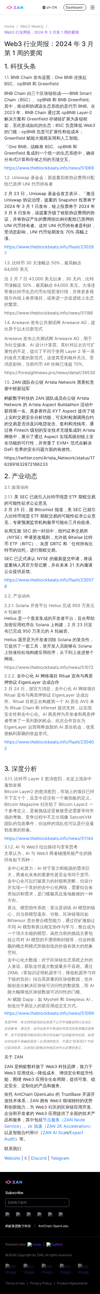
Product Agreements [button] (72, 1283)
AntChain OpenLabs (53, 1226)
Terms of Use (15, 1283)
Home (9, 26)
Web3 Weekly (32, 26)
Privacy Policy (41, 1283)
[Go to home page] (14, 7)
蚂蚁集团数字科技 (18, 1226)
